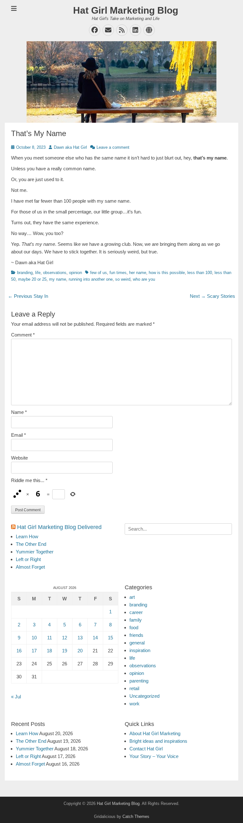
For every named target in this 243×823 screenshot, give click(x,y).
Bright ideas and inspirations (158, 741)
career (136, 612)
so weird (122, 279)
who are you (144, 279)
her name (137, 272)
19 (64, 650)
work (134, 703)
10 (34, 637)
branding (25, 272)
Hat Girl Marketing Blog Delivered (59, 527)
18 (49, 650)
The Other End (31, 544)
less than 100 (199, 272)
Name (19, 412)
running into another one (91, 279)
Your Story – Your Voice (153, 756)
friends (136, 635)
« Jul (16, 696)
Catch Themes (135, 816)
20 (80, 650)
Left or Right (28, 559)
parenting (138, 680)
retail (134, 688)
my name (57, 279)
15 (110, 637)
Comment (23, 334)
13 (80, 637)
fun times (118, 272)
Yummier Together (34, 551)
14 (95, 637)
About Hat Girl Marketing (154, 733)
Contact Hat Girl (146, 748)
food (133, 627)
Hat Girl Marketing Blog (125, 10)
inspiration (139, 650)
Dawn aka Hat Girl (70, 147)
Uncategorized (144, 696)
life (37, 272)
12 (64, 637)
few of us (98, 272)
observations (54, 272)
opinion (75, 272)
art (132, 597)
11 (49, 637)
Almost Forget (30, 567)
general (137, 642)
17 (34, 650)
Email (18, 435)
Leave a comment (113, 147)
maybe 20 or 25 (32, 279)
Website (19, 457)
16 (19, 650)
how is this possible (167, 272)
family (135, 620)
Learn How (27, 536)
